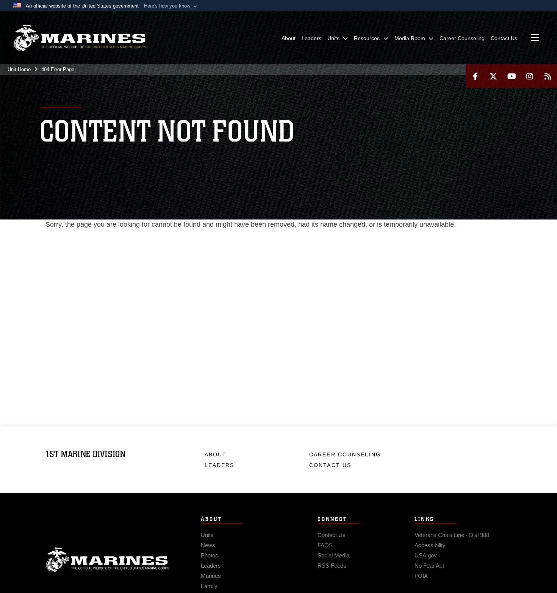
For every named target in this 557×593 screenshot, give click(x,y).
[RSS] (548, 76)
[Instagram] (530, 76)
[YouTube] (511, 76)
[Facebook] (475, 76)
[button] (171, 6)
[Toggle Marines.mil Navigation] (535, 38)
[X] (493, 76)
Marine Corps (107, 560)
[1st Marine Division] (79, 38)
